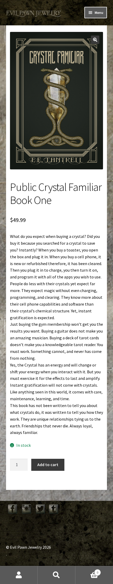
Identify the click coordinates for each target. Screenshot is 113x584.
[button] (95, 40)
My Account (19, 575)
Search (56, 575)
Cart (87, 570)
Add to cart (47, 464)
